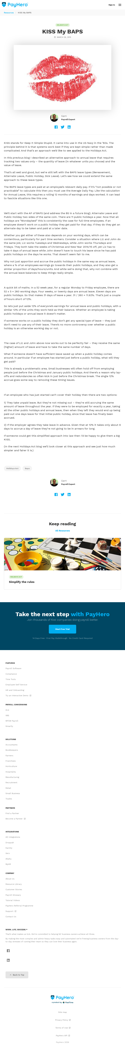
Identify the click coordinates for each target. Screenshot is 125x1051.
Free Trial (99, 5)
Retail (8, 788)
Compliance (11, 674)
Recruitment (11, 782)
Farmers (9, 755)
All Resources (62, 530)
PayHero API (61, 1035)
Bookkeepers (12, 750)
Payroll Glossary (13, 895)
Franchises (11, 761)
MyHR (8, 864)
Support (10, 911)
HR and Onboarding (15, 690)
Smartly (9, 726)
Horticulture (11, 766)
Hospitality (11, 772)
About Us (10, 879)
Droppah (10, 842)
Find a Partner (12, 813)
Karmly (9, 848)
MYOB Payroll (12, 721)
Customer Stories (14, 889)
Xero (8, 853)
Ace (7, 710)
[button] (120, 5)
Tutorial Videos (13, 900)
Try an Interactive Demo (17, 695)
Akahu (8, 859)
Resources (9, 13)
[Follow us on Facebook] (7, 951)
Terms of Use (61, 1028)
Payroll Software (13, 668)
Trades (9, 799)
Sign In (112, 5)
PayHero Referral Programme (19, 906)
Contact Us (11, 916)
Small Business (13, 793)
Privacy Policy (61, 1020)
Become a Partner (14, 819)
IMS (7, 715)
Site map (62, 1012)
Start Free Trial (62, 629)
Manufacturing (12, 777)
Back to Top (18, 975)
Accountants (11, 745)
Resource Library (14, 884)
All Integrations (13, 837)
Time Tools (11, 679)
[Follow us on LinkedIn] (7, 960)
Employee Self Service (16, 685)
